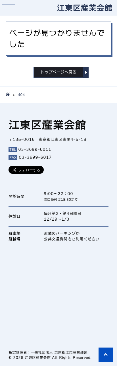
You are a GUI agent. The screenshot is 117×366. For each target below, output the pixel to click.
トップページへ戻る (58, 72)
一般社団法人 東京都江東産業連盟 (59, 352)
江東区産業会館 (84, 8)
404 (21, 94)
